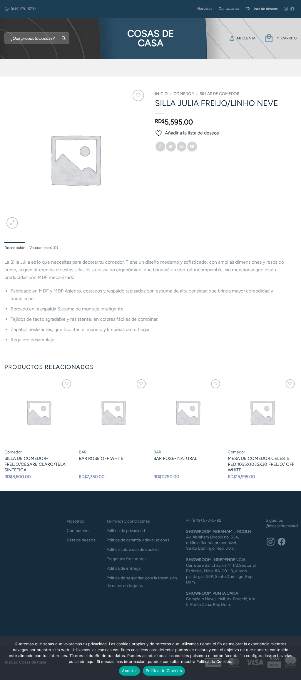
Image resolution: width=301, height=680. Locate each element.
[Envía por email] (181, 147)
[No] (293, 660)
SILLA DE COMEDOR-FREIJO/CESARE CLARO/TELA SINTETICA (35, 464)
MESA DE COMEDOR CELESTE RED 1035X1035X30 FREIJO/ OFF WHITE (261, 464)
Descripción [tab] (14, 247)
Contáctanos (229, 8)
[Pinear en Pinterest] (192, 147)
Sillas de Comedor (220, 93)
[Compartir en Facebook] (160, 147)
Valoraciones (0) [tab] (43, 247)
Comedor (183, 93)
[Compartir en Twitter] (171, 147)
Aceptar (129, 670)
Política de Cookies (164, 670)
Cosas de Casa (150, 38)
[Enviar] (64, 38)
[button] (12, 223)
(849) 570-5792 (23, 9)
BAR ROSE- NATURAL (175, 458)
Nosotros (204, 8)
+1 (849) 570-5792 (203, 520)
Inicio (161, 93)
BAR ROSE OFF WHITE (101, 458)
